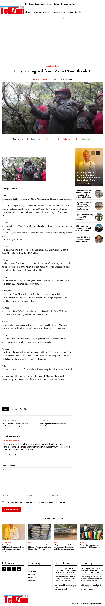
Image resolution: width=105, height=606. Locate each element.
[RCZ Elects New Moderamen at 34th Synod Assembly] (99, 228)
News (30, 542)
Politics (14, 409)
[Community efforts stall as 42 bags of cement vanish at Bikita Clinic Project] (99, 194)
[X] (10, 454)
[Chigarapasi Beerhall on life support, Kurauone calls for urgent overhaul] (99, 206)
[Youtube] (15, 454)
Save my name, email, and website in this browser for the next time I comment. (36, 502)
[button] (63, 18)
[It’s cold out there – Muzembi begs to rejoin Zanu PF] (99, 239)
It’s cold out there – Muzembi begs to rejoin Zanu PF (83, 239)
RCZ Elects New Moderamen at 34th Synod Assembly (83, 228)
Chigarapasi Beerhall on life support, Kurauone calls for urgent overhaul (83, 206)
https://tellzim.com (11, 441)
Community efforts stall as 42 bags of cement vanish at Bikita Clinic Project (83, 194)
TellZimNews (41, 79)
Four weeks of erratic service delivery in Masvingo (15, 424)
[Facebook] (5, 454)
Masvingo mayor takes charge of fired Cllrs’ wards (53, 424)
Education (6, 542)
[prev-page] (93, 153)
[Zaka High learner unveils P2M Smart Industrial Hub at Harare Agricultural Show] (89, 167)
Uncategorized (52, 66)
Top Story (24, 409)
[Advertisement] (52, 40)
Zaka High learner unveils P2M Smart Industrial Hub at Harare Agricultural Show (89, 176)
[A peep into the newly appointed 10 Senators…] (99, 217)
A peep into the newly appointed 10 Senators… (84, 217)
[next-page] (98, 153)
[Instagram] (9, 569)
